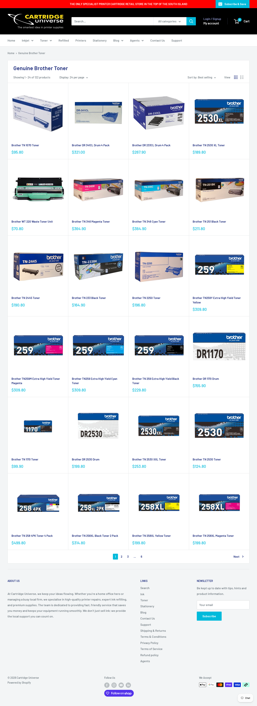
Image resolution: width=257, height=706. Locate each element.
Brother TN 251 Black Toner (209, 221)
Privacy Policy (149, 643)
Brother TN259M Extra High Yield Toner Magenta (35, 381)
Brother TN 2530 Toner (207, 459)
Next (236, 556)
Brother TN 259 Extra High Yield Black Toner (155, 381)
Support (176, 40)
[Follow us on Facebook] (106, 685)
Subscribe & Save (235, 4)
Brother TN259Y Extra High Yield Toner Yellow (217, 300)
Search (145, 588)
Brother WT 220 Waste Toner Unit (32, 221)
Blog (116, 40)
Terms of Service (151, 649)
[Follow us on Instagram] (114, 685)
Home (11, 40)
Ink (142, 594)
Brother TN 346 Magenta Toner (91, 221)
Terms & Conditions (153, 636)
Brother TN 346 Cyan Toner (149, 221)
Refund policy (149, 655)
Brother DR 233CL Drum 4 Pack (151, 145)
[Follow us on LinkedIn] (128, 685)
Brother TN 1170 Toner (24, 459)
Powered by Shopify (19, 682)
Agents (135, 40)
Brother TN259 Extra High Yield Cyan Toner (94, 381)
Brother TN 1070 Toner (25, 145)
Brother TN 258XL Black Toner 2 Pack (95, 535)
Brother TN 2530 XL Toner (209, 145)
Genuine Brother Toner (31, 53)
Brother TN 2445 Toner (25, 298)
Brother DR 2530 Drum (85, 459)
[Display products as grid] (235, 77)
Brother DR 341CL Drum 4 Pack (90, 145)
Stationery (100, 40)
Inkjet (25, 40)
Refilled (64, 40)
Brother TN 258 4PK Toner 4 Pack (32, 535)
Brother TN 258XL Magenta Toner (213, 535)
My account (211, 23)
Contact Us (157, 40)
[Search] (191, 21)
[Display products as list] (242, 77)
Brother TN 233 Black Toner (89, 298)
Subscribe (209, 616)
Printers (80, 40)
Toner (44, 40)
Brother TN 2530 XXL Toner (149, 459)
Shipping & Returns (153, 630)
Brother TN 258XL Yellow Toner (151, 535)
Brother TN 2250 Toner (146, 298)
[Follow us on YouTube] (121, 685)
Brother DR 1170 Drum (206, 378)
